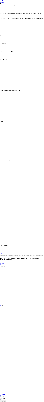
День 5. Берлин (2, 263)
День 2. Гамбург (2, 261)
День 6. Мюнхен (2, 264)
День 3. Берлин (2, 262)
